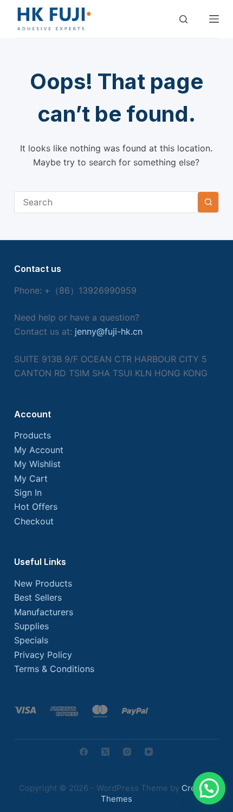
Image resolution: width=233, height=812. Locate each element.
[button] (209, 788)
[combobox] (106, 202)
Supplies (31, 626)
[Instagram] (127, 752)
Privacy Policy (43, 654)
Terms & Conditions (54, 668)
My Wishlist (37, 463)
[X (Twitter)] (105, 752)
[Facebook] (84, 752)
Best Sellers (38, 597)
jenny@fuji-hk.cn (109, 331)
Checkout (34, 521)
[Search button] (208, 202)
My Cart (31, 478)
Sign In (28, 492)
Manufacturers (43, 612)
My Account (38, 449)
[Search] (183, 19)
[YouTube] (149, 752)
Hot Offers (35, 506)
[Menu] (214, 19)
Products (32, 435)
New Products (43, 583)
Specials (31, 640)
